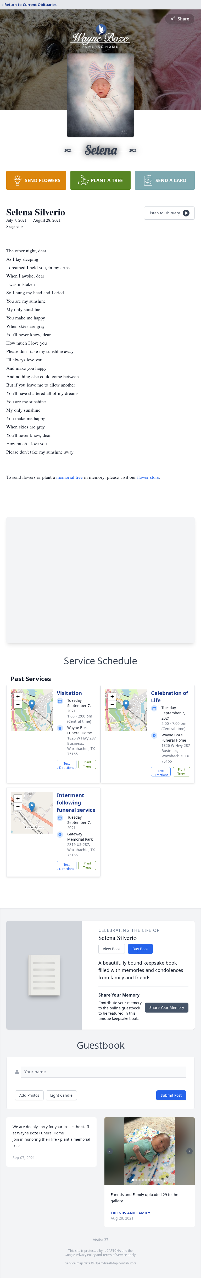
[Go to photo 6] (149, 1180)
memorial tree (69, 477)
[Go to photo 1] (133, 1180)
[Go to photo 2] (136, 1180)
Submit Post (171, 1095)
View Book (111, 948)
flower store (148, 477)
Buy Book (140, 948)
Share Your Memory (166, 1007)
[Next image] (189, 1151)
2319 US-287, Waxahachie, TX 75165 (81, 849)
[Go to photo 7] (152, 1180)
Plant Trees (87, 764)
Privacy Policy (86, 1255)
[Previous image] (110, 1151)
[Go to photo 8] (155, 1180)
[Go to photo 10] (161, 1180)
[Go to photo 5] (146, 1180)
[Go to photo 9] (158, 1180)
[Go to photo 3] (139, 1180)
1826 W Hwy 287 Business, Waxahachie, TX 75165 (81, 746)
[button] (32, 705)
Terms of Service (115, 1255)
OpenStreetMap (106, 1263)
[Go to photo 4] (143, 1180)
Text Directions (66, 765)
